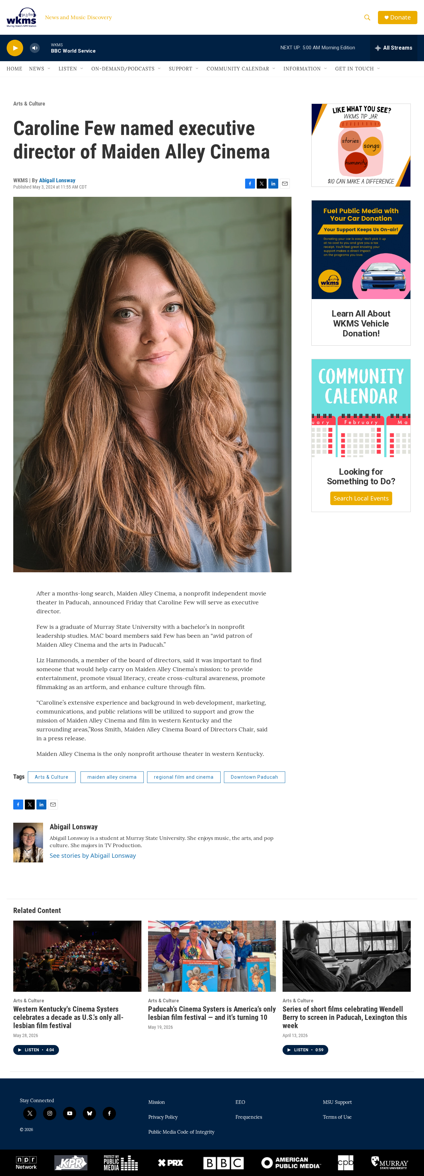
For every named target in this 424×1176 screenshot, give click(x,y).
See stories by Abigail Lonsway (93, 855)
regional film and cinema (184, 777)
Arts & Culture (29, 103)
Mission (156, 1102)
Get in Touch (354, 69)
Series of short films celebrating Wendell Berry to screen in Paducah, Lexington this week (345, 1017)
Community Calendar (238, 69)
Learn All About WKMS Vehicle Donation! (361, 323)
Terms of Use (337, 1117)
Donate (400, 17)
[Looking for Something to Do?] (361, 408)
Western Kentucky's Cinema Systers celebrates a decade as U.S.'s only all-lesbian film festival (68, 1017)
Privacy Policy (163, 1117)
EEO (240, 1102)
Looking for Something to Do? (361, 477)
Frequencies (249, 1117)
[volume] (34, 48)
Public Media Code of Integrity (181, 1132)
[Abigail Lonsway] (28, 842)
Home (15, 69)
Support (180, 69)
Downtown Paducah (254, 777)
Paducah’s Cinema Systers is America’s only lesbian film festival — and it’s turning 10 (212, 1013)
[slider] (45, 47)
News (36, 69)
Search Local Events (361, 498)
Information (302, 69)
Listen (68, 69)
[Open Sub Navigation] (49, 68)
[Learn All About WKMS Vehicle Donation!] (361, 249)
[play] (15, 48)
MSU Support (337, 1102)
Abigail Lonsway (57, 180)
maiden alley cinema (112, 777)
